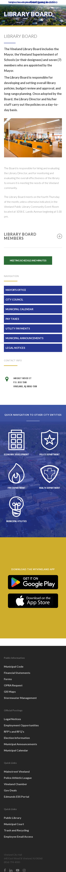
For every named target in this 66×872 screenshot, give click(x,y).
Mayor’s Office (16, 289)
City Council (14, 299)
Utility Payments (18, 328)
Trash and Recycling (16, 830)
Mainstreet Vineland (17, 771)
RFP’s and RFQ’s (14, 731)
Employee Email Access (18, 836)
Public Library (12, 817)
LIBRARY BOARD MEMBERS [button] (20, 236)
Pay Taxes (12, 318)
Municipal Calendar (19, 309)
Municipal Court (14, 824)
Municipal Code (13, 666)
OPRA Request (13, 685)
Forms (8, 679)
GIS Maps (10, 691)
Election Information (17, 737)
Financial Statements (17, 672)
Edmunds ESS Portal (16, 796)
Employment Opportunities (21, 725)
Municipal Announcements (24, 338)
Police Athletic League (18, 777)
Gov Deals (10, 790)
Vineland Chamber (15, 784)
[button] (28, 260)
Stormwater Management (20, 697)
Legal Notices (15, 347)
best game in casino (44, 2)
